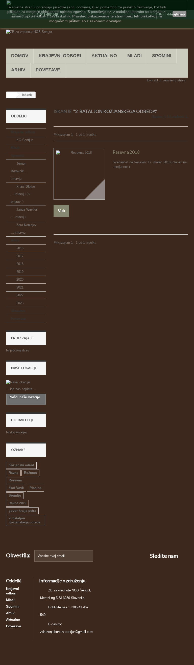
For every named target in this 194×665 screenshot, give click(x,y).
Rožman (30, 473)
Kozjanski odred (21, 465)
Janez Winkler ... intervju (24, 213)
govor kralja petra (22, 511)
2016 (19, 248)
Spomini (161, 55)
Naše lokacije (24, 367)
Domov (19, 55)
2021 (19, 287)
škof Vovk (16, 488)
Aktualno (104, 55)
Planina (35, 488)
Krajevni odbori (60, 55)
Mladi (134, 55)
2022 (19, 295)
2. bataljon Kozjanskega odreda (24, 520)
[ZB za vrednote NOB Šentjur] (34, 36)
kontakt (152, 80)
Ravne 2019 (17, 503)
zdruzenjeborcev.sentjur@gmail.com (66, 632)
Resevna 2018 (126, 152)
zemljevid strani (173, 80)
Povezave (48, 69)
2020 (19, 279)
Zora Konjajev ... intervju (24, 228)
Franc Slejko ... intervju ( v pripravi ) (23, 194)
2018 (19, 264)
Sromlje (15, 495)
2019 (19, 272)
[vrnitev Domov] (11, 95)
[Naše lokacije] (26, 382)
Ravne (13, 473)
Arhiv (18, 69)
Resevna (15, 480)
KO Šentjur (24, 140)
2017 (19, 256)
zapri (179, 14)
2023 (19, 303)
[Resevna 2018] (79, 173)
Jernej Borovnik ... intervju (19, 171)
